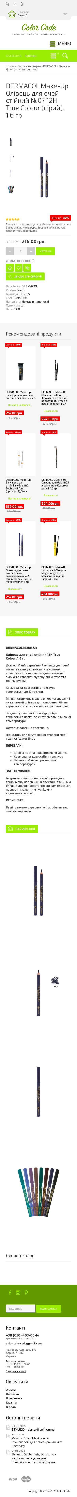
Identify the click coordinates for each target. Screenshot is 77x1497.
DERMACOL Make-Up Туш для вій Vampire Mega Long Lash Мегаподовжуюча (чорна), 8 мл (53, 573)
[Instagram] (18, 1293)
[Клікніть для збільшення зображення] (38, 886)
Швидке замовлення (28, 276)
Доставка (12, 1394)
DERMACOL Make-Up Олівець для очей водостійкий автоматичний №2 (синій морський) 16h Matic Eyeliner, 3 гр (19, 574)
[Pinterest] (26, 1293)
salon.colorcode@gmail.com (24, 1343)
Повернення (14, 1398)
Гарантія (11, 1402)
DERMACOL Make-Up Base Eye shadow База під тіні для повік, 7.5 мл (20, 394)
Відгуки (11, 1406)
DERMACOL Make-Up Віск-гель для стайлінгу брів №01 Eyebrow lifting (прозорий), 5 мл (18, 485)
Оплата (11, 1389)
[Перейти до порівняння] (27, 268)
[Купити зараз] (10, 268)
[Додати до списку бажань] (19, 268)
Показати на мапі (16, 1371)
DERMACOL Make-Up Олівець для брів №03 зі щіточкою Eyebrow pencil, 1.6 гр (55, 484)
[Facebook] (10, 1293)
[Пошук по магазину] (65, 56)
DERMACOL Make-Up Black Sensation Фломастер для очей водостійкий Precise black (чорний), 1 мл (54, 397)
